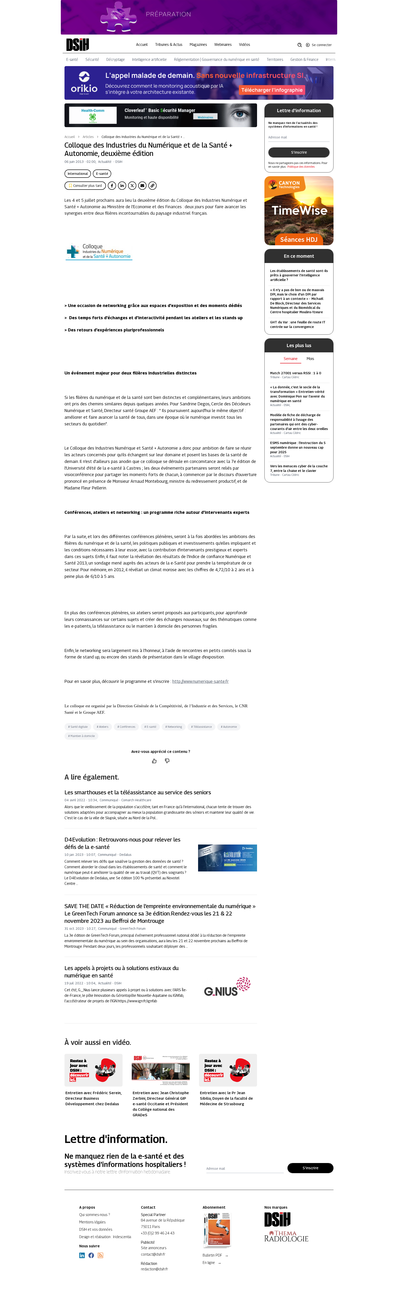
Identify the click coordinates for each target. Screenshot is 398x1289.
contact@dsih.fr (153, 1254)
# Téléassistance (201, 726)
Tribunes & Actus (168, 44)
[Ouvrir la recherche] (301, 44)
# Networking (173, 726)
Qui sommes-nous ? (94, 1215)
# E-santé (150, 726)
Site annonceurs (153, 1248)
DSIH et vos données (95, 1229)
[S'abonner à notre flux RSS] (100, 1255)
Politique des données (301, 166)
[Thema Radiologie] (291, 1236)
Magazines (198, 44)
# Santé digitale (78, 726)
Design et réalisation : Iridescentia (105, 1237)
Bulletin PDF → (215, 1255)
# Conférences (126, 726)
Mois (310, 359)
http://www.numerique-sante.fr (200, 681)
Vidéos (244, 44)
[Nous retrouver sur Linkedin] (82, 1255)
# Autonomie (229, 726)
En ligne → (212, 1262)
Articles (88, 137)
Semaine (291, 359)
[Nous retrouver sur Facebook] (91, 1255)
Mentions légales (92, 1222)
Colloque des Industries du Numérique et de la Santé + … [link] (143, 137)
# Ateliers (102, 726)
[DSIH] (291, 1219)
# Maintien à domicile (81, 736)
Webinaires (223, 44)
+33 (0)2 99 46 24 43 (157, 1233)
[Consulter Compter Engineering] (199, 17)
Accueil (142, 44)
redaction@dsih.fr (154, 1269)
